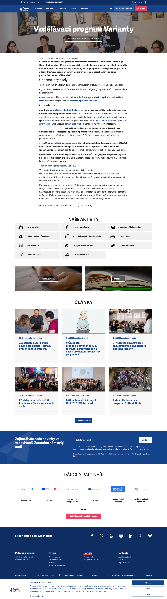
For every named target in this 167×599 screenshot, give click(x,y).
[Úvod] (40, 58)
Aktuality (38, 8)
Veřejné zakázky (21, 575)
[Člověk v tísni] (24, 8)
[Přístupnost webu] (145, 2)
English (140, 2)
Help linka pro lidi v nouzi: (24, 557)
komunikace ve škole (74, 124)
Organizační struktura (57, 565)
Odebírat (145, 440)
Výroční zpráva (54, 557)
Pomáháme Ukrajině (54, 2)
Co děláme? (48, 58)
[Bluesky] (150, 536)
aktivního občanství (48, 124)
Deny (148, 594)
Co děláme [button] (62, 8)
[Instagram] (121, 536)
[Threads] (140, 536)
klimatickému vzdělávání (106, 120)
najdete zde (144, 449)
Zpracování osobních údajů (74, 575)
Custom (147, 588)
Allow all (148, 583)
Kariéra (73, 8)
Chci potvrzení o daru (91, 560)
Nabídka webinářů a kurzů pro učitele (83, 38)
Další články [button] (82, 420)
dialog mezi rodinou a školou (62, 165)
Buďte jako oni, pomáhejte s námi (83, 516)
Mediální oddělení (124, 557)
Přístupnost (147, 575)
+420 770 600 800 (21, 560)
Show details (35, 596)
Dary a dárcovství (124, 563)
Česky (134, 2)
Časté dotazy (54, 563)
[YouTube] (111, 536)
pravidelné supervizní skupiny (106, 135)
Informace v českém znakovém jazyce (121, 575)
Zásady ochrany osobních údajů (120, 454)
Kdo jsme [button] (49, 8)
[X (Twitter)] (101, 536)
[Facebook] (92, 536)
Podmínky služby (137, 454)
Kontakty (84, 8)
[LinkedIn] (130, 536)
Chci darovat (88, 557)
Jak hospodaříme (55, 560)
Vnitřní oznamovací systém (45, 575)
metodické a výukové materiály (66, 143)
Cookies (95, 575)
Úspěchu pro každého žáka (84, 100)
